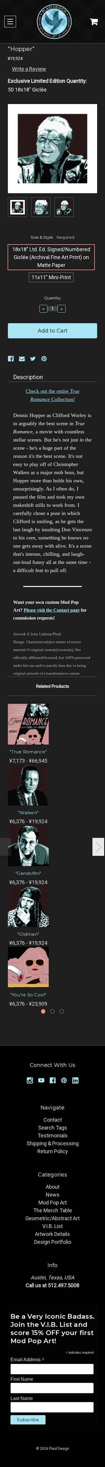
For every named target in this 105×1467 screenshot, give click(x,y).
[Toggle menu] (10, 21)
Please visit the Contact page (52, 610)
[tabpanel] (28, 734)
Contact (52, 1120)
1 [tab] (43, 1011)
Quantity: (52, 297)
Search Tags (52, 1128)
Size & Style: (52, 237)
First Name (21, 1379)
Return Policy (52, 1151)
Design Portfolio (52, 1242)
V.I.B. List (52, 1226)
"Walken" (28, 812)
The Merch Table (52, 1210)
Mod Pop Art (52, 1202)
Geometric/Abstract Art (52, 1218)
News (53, 1195)
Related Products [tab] (52, 686)
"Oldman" (28, 934)
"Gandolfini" (28, 873)
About (53, 1187)
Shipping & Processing (53, 1143)
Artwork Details (52, 1234)
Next (98, 847)
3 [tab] (62, 1011)
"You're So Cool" (28, 995)
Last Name (21, 1398)
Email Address (27, 1359)
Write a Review (29, 69)
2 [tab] (52, 1011)
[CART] (94, 22)
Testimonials (53, 1135)
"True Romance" (28, 751)
